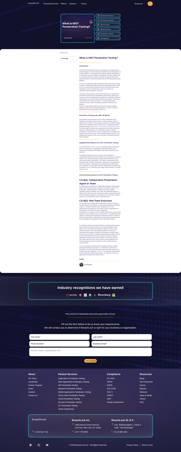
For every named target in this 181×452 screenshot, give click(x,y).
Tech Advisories (146, 382)
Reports (143, 389)
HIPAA (110, 382)
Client (30, 389)
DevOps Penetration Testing (69, 402)
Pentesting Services (50, 4)
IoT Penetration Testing (67, 406)
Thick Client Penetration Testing (71, 395)
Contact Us (33, 395)
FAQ (141, 402)
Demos (143, 385)
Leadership (33, 382)
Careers (31, 392)
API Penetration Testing (68, 385)
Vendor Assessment (115, 402)
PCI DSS (111, 378)
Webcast (143, 392)
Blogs (142, 378)
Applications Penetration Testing (71, 378)
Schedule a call (101, 251)
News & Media (146, 395)
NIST (109, 399)
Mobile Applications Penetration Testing (74, 392)
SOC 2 (110, 392)
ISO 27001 (111, 389)
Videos (142, 399)
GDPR (109, 385)
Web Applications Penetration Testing (73, 382)
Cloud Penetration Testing (69, 399)
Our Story (32, 378)
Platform (64, 4)
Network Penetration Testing (70, 389)
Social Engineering (66, 409)
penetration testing (94, 146)
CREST (110, 395)
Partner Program (35, 385)
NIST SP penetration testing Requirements (107, 126)
